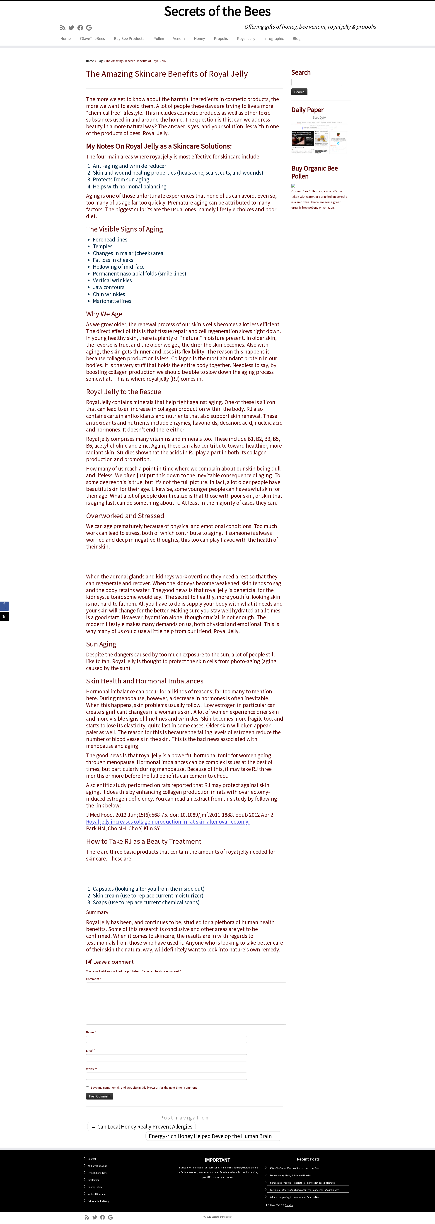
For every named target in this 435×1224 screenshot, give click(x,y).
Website (91, 1069)
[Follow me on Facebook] (81, 28)
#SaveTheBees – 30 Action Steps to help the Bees (294, 1168)
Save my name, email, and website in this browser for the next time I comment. (144, 1087)
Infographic (274, 38)
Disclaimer (93, 1180)
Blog (297, 38)
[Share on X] (4, 616)
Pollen (158, 38)
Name (91, 1032)
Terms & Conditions (97, 1173)
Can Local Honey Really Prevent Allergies (141, 1126)
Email (90, 1050)
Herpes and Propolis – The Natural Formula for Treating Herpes (302, 1182)
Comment (93, 979)
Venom (179, 38)
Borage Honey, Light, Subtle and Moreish (290, 1175)
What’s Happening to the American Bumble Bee (294, 1197)
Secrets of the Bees (217, 11)
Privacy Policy (95, 1187)
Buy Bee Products (129, 38)
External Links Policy (98, 1201)
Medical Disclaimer (98, 1194)
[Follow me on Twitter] (72, 28)
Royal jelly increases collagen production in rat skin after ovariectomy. (168, 821)
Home (65, 38)
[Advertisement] (185, 559)
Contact (92, 1159)
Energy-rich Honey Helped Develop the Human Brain (214, 1136)
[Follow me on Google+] (90, 28)
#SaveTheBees (92, 38)
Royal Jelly (246, 38)
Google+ (289, 1205)
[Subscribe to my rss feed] (64, 28)
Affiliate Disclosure (97, 1166)
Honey (199, 38)
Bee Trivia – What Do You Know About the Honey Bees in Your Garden (304, 1190)
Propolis (221, 38)
